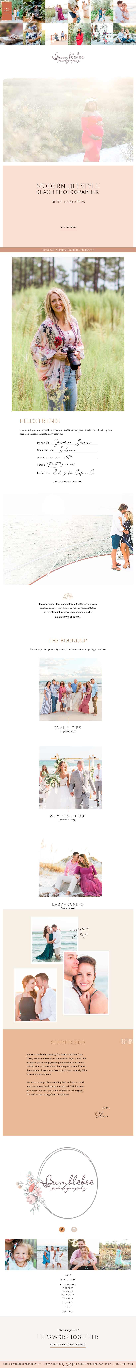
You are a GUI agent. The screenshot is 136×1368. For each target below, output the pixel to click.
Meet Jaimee (68, 1279)
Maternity (68, 1295)
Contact (68, 1311)
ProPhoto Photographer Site (95, 1364)
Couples (68, 1288)
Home (68, 1275)
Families (68, 1291)
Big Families (68, 1284)
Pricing (68, 1302)
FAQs (68, 1307)
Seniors (68, 1298)
